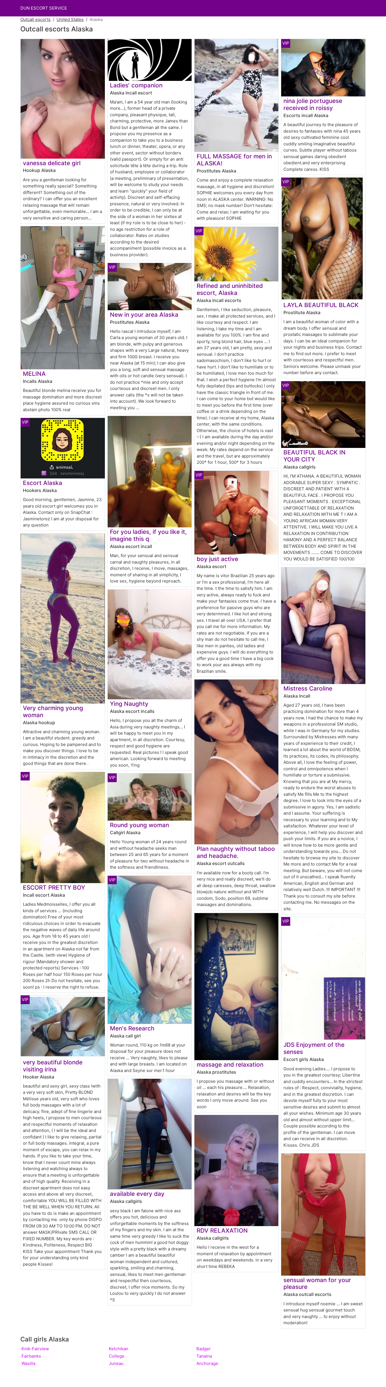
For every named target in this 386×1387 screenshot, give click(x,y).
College (116, 1356)
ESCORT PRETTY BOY (54, 887)
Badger (203, 1348)
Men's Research (132, 1028)
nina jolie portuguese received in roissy (312, 104)
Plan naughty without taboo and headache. (236, 852)
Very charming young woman (53, 711)
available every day (137, 1193)
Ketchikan (118, 1348)
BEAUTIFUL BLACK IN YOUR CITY (314, 456)
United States (70, 19)
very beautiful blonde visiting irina (53, 1066)
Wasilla (28, 1363)
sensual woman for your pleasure (317, 1283)
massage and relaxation (230, 1064)
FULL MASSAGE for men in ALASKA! (234, 160)
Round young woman (139, 825)
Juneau (116, 1363)
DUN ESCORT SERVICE (43, 8)
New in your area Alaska (144, 314)
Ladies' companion (136, 85)
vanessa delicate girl (52, 163)
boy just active (217, 558)
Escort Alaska (42, 482)
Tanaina (204, 1356)
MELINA (34, 373)
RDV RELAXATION (222, 1230)
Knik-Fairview (35, 1348)
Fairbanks (31, 1356)
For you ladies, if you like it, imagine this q (148, 535)
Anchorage (207, 1363)
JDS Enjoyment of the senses (313, 1048)
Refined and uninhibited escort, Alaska (230, 289)
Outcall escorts (35, 19)
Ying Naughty (129, 703)
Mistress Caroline (307, 688)
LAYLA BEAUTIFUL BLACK (321, 305)
